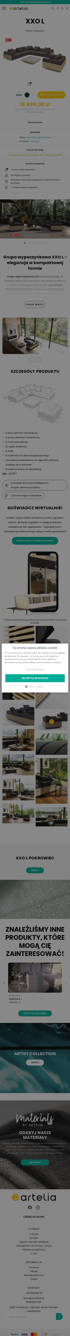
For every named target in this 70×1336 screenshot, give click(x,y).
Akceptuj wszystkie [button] (35, 678)
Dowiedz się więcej (52, 662)
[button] (35, 686)
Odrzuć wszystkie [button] (34, 669)
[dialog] (35, 668)
